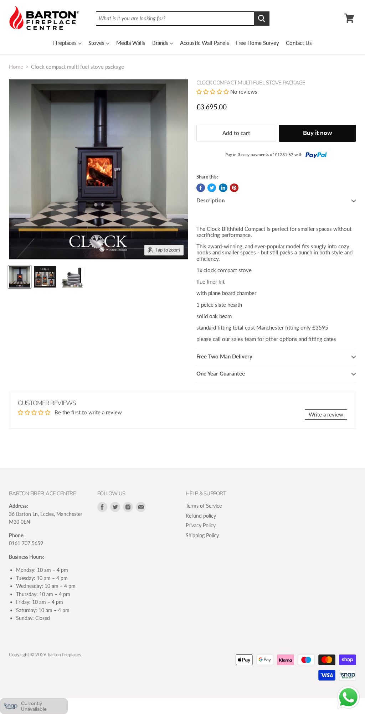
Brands (160, 43)
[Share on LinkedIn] (223, 187)
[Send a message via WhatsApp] (348, 697)
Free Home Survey (257, 43)
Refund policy (201, 516)
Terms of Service (204, 506)
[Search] (261, 18)
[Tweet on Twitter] (211, 187)
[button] (213, 91)
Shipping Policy (202, 535)
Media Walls (130, 43)
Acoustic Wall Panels (204, 43)
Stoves (96, 43)
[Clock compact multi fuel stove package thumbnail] (19, 276)
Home (16, 67)
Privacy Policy (201, 525)
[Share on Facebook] (200, 187)
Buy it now (317, 132)
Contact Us (299, 43)
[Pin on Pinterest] (234, 187)
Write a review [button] (326, 414)
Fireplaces (65, 43)
